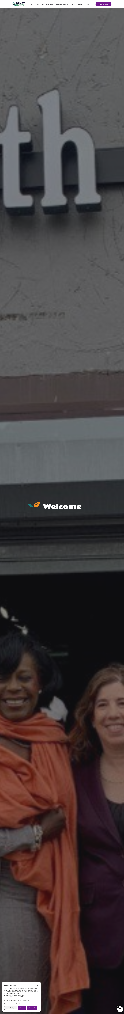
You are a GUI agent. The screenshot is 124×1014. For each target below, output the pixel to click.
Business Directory (62, 4)
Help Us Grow (103, 4)
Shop (88, 4)
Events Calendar (47, 4)
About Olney (35, 4)
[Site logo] (19, 4)
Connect (81, 4)
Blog (73, 4)
